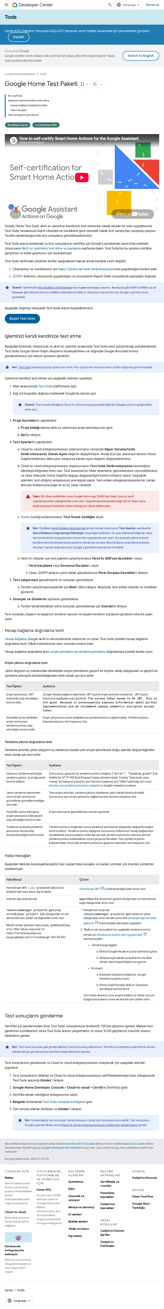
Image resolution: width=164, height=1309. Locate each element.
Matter (9, 1177)
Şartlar (9, 1290)
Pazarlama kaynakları (107, 1195)
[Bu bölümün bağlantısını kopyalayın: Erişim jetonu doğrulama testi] (52, 663)
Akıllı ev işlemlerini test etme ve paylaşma (51, 248)
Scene (25, 517)
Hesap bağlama (16, 639)
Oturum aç (152, 4)
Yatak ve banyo (78, 1228)
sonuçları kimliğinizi (64, 1102)
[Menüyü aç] (6, 5)
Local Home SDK (46, 125)
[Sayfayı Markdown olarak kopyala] (95, 84)
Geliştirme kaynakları (107, 1206)
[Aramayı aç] (110, 4)
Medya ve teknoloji (81, 1207)
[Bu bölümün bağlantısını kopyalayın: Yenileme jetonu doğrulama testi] (56, 742)
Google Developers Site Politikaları (61, 1147)
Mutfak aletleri (78, 1221)
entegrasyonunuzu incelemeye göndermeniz (100, 1125)
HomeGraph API (89, 889)
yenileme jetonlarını (91, 652)
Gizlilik (21, 1290)
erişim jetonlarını (62, 652)
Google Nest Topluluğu (141, 1205)
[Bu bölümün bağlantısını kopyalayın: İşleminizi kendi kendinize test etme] (85, 336)
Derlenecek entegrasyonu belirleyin (14, 1250)
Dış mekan (75, 1236)
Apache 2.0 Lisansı (134, 1143)
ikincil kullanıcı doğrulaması (55, 287)
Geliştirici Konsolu (144, 1177)
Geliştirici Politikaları (107, 1244)
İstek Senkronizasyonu (99, 269)
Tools (11, 17)
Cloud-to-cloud (15, 1212)
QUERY (18, 276)
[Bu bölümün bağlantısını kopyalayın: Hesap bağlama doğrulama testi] (68, 630)
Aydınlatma (75, 1181)
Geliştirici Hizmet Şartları (112, 1232)
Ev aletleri (75, 1214)
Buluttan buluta (18, 125)
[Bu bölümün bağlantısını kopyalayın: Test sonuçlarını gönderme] (67, 1016)
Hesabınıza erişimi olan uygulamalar (119, 934)
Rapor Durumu (68, 269)
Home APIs (44, 1189)
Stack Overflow (142, 1196)
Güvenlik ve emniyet (76, 1198)
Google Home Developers (20, 74)
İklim (71, 1189)
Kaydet (18, 37)
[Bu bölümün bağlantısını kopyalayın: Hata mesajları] (35, 856)
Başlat (22, 319)
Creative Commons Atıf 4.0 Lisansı (75, 1143)
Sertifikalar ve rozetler (109, 1183)
